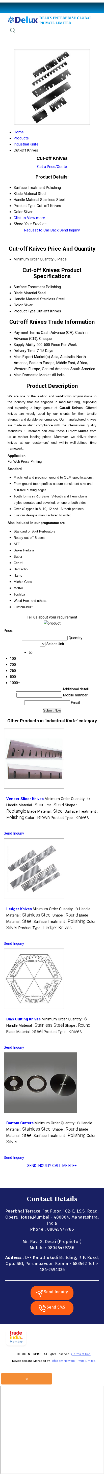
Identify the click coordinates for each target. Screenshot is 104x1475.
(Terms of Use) (81, 1354)
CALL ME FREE (64, 1165)
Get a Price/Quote (52, 166)
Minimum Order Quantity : (67, 798)
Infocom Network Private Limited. (73, 1361)
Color (18, 305)
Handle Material (26, 299)
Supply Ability (24, 344)
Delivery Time (25, 350)
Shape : (65, 915)
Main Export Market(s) (32, 357)
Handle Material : (35, 805)
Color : (37, 817)
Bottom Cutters (20, 1123)
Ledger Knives (19, 909)
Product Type (25, 311)
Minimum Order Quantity (34, 259)
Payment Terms (27, 332)
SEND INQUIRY (39, 1165)
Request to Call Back (41, 230)
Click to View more (29, 218)
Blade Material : (45, 811)
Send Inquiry (70, 230)
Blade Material (25, 293)
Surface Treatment (29, 287)
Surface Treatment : (60, 921)
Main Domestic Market (32, 375)
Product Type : (70, 817)
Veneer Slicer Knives (25, 798)
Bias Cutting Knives (23, 1019)
